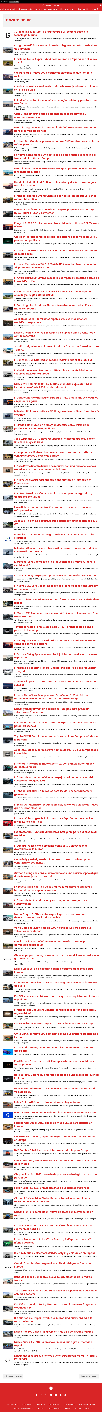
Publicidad (77, 1408)
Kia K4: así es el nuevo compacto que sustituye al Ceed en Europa (54, 1023)
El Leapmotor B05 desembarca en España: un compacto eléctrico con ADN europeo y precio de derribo (54, 454)
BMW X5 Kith (14, 2)
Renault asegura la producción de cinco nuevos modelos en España (55, 1112)
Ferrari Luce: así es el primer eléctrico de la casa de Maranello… (52, 1188)
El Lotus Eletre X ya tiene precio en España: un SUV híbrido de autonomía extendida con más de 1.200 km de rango (51, 697)
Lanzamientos (69, 9)
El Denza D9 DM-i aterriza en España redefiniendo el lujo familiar (53, 360)
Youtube (24, 9)
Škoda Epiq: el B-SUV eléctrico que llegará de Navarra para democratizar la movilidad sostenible (50, 915)
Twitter (41, 1395)
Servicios (86, 9)
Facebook (36, 1395)
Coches (78, 9)
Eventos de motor (41, 9)
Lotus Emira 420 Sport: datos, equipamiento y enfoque (47, 1102)
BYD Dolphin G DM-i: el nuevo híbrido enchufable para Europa (51, 1150)
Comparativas (12, 9)
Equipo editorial (27, 1404)
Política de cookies (54, 1408)
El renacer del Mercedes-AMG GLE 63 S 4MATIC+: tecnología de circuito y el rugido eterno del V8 (52, 293)
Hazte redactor (54, 1404)
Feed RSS (65, 1395)
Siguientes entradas (88, 1376)
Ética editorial (40, 1404)
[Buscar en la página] (101, 5)
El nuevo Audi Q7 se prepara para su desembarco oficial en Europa (55, 575)
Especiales (59, 9)
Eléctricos (51, 9)
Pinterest (46, 1395)
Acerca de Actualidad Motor (23, 1408)
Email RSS (60, 1395)
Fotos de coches (69, 1404)
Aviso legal (40, 1408)
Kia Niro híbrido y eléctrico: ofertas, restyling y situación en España (55, 1253)
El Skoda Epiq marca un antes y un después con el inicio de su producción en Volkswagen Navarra (52, 426)
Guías (30, 9)
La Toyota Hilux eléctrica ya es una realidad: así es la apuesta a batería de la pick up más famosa (53, 888)
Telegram (56, 1395)
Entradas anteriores (14, 1376)
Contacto (88, 1408)
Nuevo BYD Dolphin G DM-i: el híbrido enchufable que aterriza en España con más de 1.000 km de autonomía (53, 385)
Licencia (67, 1408)
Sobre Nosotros (12, 1404)
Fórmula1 (95, 9)
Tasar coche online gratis (87, 1404)
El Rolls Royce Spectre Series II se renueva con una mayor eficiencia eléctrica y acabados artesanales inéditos (55, 467)
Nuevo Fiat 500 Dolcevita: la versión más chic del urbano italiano (53, 1331)
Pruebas (3, 9)
